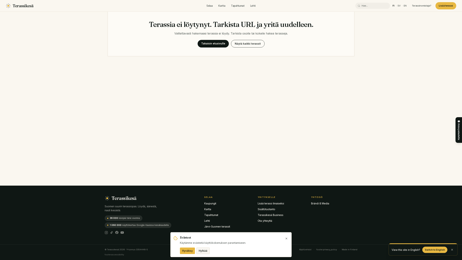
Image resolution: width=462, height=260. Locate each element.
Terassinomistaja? (421, 5)
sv (399, 5)
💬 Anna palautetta (458, 130)
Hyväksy (187, 250)
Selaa (209, 5)
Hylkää (203, 250)
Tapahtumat (238, 5)
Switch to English (435, 249)
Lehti (253, 5)
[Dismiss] (452, 249)
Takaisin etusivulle (213, 43)
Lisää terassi (446, 5)
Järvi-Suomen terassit (217, 226)
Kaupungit (210, 203)
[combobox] (375, 6)
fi (394, 5)
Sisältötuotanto (266, 209)
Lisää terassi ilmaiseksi (271, 203)
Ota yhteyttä (265, 220)
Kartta (221, 5)
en (405, 5)
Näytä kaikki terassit (248, 43)
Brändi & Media (320, 203)
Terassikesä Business (270, 214)
